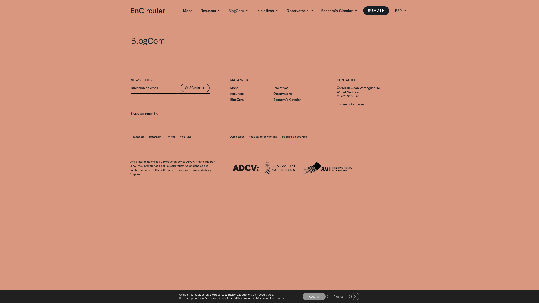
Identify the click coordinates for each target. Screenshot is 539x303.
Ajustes (338, 296)
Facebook (137, 137)
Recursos (208, 10)
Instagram (154, 137)
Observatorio (297, 10)
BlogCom (236, 10)
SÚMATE (376, 10)
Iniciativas (265, 10)
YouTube (185, 137)
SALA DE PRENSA (144, 114)
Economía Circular (337, 10)
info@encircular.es (350, 104)
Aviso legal (237, 136)
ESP (398, 10)
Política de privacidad (263, 136)
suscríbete (195, 88)
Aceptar (314, 296)
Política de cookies (294, 136)
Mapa (188, 10)
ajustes (279, 298)
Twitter (170, 137)
